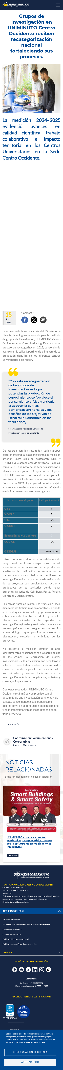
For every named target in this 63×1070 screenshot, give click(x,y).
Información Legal (13, 911)
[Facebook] (24, 320)
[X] (34, 320)
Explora (31, 952)
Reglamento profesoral (12, 934)
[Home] (16, 5)
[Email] (43, 320)
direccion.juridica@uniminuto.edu (16, 902)
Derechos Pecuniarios (11, 919)
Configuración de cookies (30, 1052)
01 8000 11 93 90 (41, 986)
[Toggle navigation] (58, 5)
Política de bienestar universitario (16, 939)
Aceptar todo (30, 1062)
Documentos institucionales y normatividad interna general (26, 924)
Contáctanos (31, 979)
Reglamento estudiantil (12, 929)
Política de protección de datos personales (19, 944)
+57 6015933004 (36, 983)
